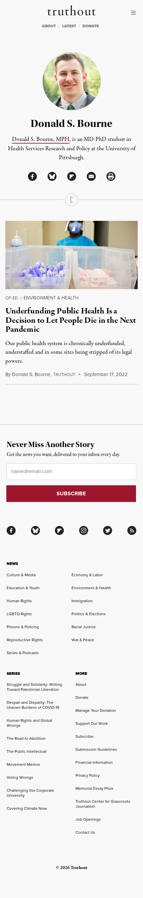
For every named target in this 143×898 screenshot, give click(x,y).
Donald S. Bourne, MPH (41, 139)
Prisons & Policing (23, 627)
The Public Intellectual (27, 751)
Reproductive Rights (25, 640)
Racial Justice (84, 627)
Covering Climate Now (27, 808)
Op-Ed (11, 298)
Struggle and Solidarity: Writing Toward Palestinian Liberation (34, 686)
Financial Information (94, 762)
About (80, 684)
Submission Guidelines (96, 749)
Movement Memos (23, 764)
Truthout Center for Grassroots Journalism (102, 803)
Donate (81, 697)
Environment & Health (51, 297)
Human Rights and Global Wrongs (29, 722)
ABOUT (49, 26)
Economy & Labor (87, 575)
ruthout (64, 375)
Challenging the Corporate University (30, 792)
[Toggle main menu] (135, 13)
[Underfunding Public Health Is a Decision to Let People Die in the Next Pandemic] (71, 255)
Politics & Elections (89, 614)
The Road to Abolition (26, 738)
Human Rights (19, 601)
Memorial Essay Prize (94, 788)
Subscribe (84, 736)
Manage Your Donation (95, 710)
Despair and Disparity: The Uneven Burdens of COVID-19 (33, 704)
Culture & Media (21, 575)
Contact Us (85, 832)
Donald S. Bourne (31, 374)
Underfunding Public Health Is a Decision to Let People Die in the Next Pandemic (70, 320)
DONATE (90, 26)
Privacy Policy (87, 775)
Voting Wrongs (20, 777)
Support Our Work (91, 723)
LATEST (69, 26)
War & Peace (83, 640)
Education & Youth (23, 588)
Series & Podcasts (23, 653)
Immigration (82, 601)
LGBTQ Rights (19, 614)
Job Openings (88, 819)
